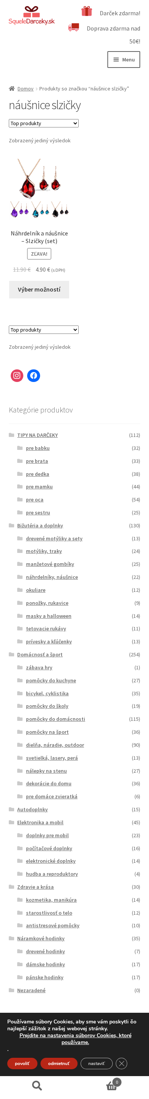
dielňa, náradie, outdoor (55, 744)
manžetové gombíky (50, 564)
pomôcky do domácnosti (55, 718)
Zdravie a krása (35, 886)
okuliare (35, 590)
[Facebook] (33, 375)
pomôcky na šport (47, 731)
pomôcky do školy (47, 706)
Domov (26, 88)
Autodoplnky (32, 809)
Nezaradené (31, 990)
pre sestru (38, 512)
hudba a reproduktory (52, 873)
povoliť (22, 1063)
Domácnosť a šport (40, 654)
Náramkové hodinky (41, 938)
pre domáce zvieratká (52, 796)
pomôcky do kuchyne (51, 680)
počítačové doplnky (49, 848)
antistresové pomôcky (52, 925)
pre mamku (39, 486)
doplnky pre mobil (47, 835)
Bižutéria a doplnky (40, 525)
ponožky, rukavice (47, 602)
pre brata (37, 461)
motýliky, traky (44, 551)
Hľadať (37, 1086)
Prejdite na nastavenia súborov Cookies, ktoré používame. (75, 1039)
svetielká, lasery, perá (52, 757)
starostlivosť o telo (49, 912)
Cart (96, 1079)
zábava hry (39, 667)
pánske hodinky (44, 977)
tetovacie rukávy (46, 628)
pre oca (35, 499)
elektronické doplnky (51, 860)
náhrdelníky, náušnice (52, 577)
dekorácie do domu (48, 783)
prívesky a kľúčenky (49, 641)
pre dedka (37, 474)
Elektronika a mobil (40, 822)
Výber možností (39, 289)
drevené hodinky (45, 951)
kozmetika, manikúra (51, 899)
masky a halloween (48, 615)
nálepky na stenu (46, 770)
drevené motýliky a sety (54, 538)
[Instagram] (17, 375)
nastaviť (96, 1063)
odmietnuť (59, 1063)
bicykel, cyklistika (47, 693)
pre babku (38, 448)
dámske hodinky (45, 964)
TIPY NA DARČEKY (37, 435)
